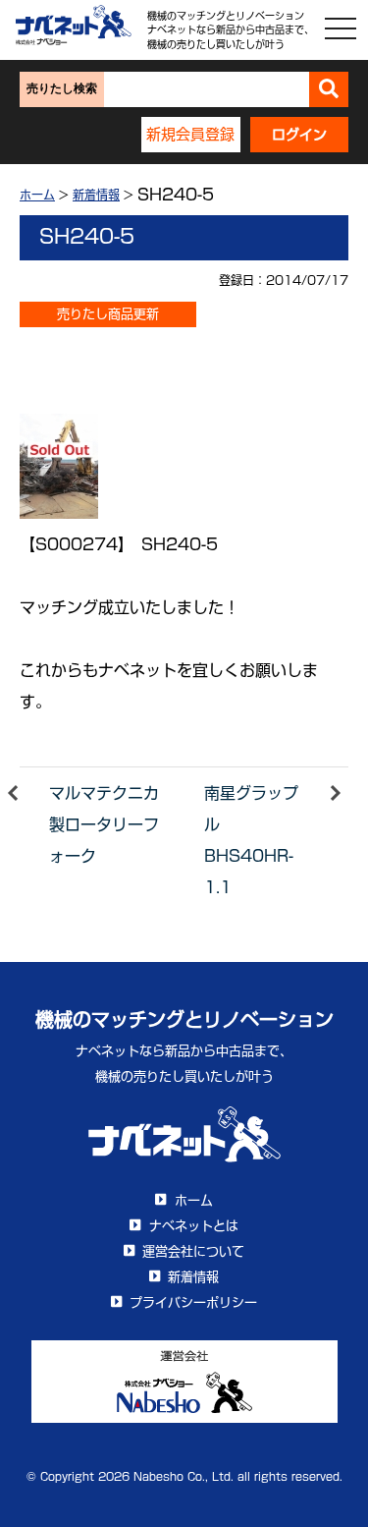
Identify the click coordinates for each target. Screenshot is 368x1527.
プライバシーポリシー (193, 1302)
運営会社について (193, 1251)
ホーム (37, 194)
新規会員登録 (190, 134)
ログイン (299, 134)
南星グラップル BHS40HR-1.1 (251, 840)
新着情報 (96, 194)
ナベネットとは (193, 1225)
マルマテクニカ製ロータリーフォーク (104, 824)
